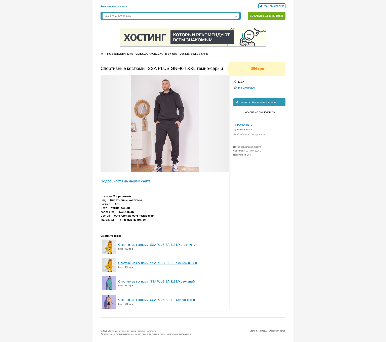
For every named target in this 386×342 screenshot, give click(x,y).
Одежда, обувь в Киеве (194, 53)
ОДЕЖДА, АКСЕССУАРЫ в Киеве (156, 53)
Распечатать (244, 124)
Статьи (253, 331)
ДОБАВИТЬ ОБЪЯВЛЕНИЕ (266, 15)
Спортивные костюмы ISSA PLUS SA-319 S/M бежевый (156, 299)
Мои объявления (273, 5)
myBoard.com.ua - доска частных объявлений (135, 331)
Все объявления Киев (120, 53)
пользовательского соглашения (175, 334)
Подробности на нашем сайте (126, 181)
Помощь (263, 331)
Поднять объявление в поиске (257, 102)
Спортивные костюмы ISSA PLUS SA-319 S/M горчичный (157, 263)
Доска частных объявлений (114, 6)
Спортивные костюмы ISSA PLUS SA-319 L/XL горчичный (157, 244)
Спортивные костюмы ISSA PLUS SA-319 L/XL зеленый (156, 281)
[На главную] (102, 53)
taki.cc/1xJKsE (247, 87)
